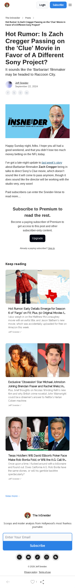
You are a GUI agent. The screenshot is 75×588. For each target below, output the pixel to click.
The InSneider (12, 17)
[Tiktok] (37, 557)
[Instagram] (46, 557)
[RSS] (55, 557)
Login (42, 4)
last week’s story (52, 162)
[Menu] (70, 4)
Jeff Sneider (21, 82)
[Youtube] (28, 557)
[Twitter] (19, 557)
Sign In (51, 248)
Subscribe (58, 4)
